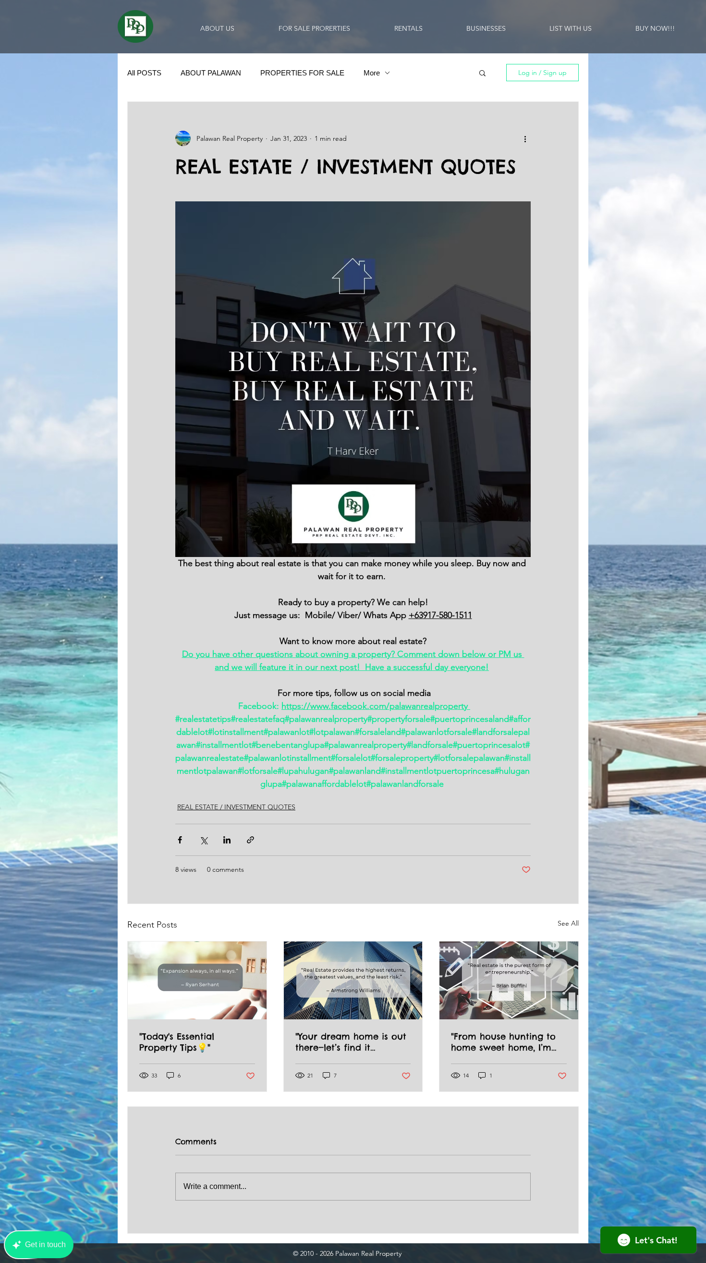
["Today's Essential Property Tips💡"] (197, 980)
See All (568, 923)
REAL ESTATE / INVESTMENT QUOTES (236, 807)
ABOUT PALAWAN (211, 73)
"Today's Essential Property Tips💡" (176, 1042)
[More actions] (525, 138)
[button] (482, 72)
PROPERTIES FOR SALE (302, 73)
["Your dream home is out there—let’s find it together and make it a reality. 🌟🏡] (353, 980)
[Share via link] (250, 839)
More (372, 73)
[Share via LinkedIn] (226, 839)
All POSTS (144, 73)
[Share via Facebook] (179, 839)
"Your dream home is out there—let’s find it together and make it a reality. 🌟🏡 (350, 1042)
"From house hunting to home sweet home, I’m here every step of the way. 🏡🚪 (503, 1042)
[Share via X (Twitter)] (203, 839)
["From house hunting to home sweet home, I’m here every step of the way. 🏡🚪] (508, 980)
